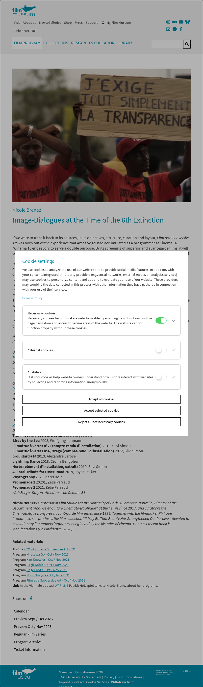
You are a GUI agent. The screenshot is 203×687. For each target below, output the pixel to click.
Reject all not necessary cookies (101, 422)
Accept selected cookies (101, 410)
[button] (172, 320)
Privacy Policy (32, 298)
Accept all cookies (101, 399)
